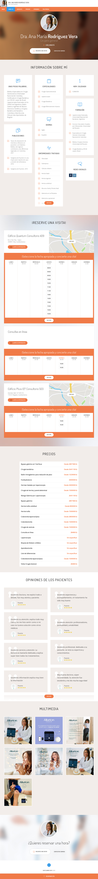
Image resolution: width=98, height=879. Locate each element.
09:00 (49, 272)
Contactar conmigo (59, 51)
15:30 (49, 306)
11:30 (49, 291)
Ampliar (71, 241)
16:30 (49, 314)
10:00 (49, 279)
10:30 (49, 283)
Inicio (3, 9)
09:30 (49, 275)
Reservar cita (50, 876)
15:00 (49, 302)
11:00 (49, 287)
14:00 (49, 294)
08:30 (49, 268)
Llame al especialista (19, 247)
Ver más (49, 203)
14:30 (49, 298)
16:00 (49, 310)
